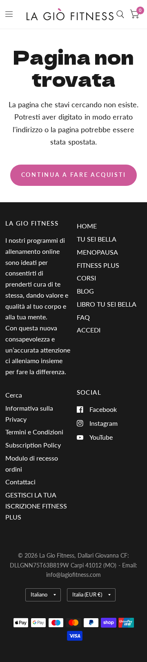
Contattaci (20, 482)
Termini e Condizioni (34, 432)
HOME (87, 226)
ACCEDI (88, 330)
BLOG (85, 291)
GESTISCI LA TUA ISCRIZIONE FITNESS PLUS (36, 506)
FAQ (83, 317)
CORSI (86, 278)
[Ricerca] (120, 14)
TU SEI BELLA (96, 239)
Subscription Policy (33, 445)
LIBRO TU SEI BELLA (106, 304)
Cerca (13, 395)
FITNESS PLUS (98, 265)
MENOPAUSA (97, 252)
